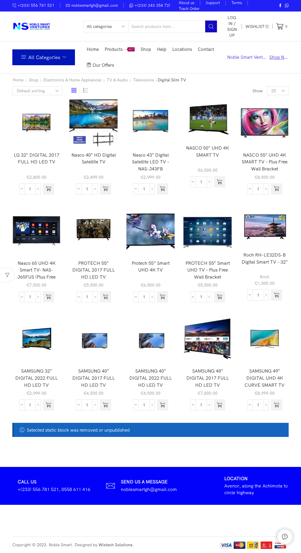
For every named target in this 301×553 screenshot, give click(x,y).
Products (119, 49)
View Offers (278, 57)
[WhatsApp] (287, 6)
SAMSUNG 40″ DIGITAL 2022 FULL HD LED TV (150, 378)
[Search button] (211, 26)
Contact (206, 49)
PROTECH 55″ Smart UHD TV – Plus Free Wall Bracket (207, 270)
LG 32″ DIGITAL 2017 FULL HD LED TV (36, 158)
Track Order (189, 8)
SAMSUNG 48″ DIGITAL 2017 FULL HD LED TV (207, 378)
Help (161, 49)
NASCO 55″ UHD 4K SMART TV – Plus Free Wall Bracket (264, 162)
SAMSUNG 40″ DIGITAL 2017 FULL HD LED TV (93, 378)
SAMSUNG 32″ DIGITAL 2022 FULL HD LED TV (36, 378)
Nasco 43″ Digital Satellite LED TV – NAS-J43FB (150, 162)
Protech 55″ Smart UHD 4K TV (151, 266)
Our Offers (103, 65)
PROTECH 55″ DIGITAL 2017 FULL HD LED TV (93, 270)
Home (93, 49)
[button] (48, 189)
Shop (146, 49)
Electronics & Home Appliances (72, 80)
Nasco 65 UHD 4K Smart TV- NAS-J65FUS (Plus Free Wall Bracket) (36, 273)
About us (186, 2)
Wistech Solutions (115, 544)
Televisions (143, 80)
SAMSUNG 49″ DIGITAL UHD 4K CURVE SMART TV (265, 378)
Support (213, 2)
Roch (264, 276)
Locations (182, 49)
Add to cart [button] (45, 137)
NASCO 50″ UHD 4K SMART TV (207, 151)
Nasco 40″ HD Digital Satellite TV (93, 158)
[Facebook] (280, 6)
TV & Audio (117, 80)
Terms (236, 2)
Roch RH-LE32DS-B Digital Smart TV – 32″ (265, 258)
